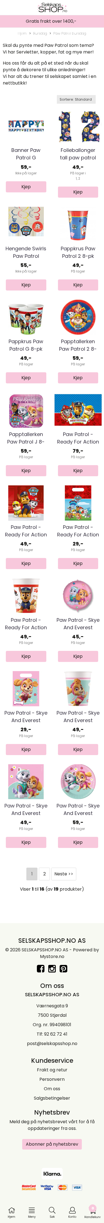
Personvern (52, 1079)
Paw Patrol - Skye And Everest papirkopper (78, 720)
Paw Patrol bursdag (69, 33)
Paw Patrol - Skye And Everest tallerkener (78, 813)
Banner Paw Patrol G (25, 154)
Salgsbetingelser (52, 1098)
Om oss (52, 1089)
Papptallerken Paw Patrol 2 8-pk (78, 349)
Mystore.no (52, 956)
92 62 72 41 (55, 1034)
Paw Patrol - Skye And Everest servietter (25, 813)
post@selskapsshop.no (52, 1043)
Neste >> (63, 874)
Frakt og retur (52, 1070)
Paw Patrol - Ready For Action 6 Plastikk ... (78, 535)
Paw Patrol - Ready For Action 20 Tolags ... (26, 535)
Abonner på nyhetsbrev (52, 1144)
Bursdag (40, 33)
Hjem (22, 33)
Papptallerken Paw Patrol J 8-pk (26, 442)
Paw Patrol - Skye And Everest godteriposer (25, 720)
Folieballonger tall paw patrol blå (78, 158)
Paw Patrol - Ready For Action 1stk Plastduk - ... (78, 442)
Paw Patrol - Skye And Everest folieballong (78, 627)
